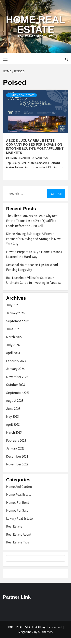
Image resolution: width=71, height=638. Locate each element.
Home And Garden (19, 486)
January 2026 (15, 313)
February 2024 (16, 361)
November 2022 (17, 464)
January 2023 (15, 448)
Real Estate (14, 526)
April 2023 (13, 424)
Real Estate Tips (17, 542)
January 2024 (15, 369)
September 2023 (18, 393)
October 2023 (15, 384)
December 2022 (17, 456)
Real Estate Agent (18, 534)
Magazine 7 (26, 632)
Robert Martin (20, 157)
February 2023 (16, 440)
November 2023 (17, 377)
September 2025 (18, 321)
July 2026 (12, 305)
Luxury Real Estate (21, 95)
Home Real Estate (35, 24)
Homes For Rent (17, 502)
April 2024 (13, 353)
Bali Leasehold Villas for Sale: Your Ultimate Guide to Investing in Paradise (34, 280)
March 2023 (14, 432)
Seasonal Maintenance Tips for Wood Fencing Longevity (32, 267)
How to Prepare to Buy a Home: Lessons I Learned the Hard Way (35, 254)
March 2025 (14, 337)
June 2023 (13, 408)
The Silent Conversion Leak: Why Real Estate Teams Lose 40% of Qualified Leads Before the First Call (32, 221)
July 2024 (12, 345)
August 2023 (14, 400)
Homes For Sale (17, 510)
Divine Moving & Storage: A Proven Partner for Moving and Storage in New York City (33, 239)
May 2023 (12, 416)
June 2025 (13, 329)
